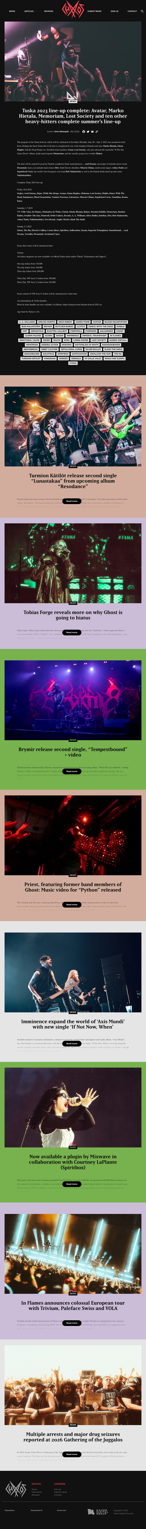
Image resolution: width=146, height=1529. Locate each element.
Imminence (73, 336)
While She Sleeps (114, 358)
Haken (59, 336)
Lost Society (99, 340)
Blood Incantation (116, 322)
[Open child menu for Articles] (35, 11)
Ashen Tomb (82, 322)
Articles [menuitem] (29, 11)
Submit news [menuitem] (94, 11)
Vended (63, 358)
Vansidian (50, 358)
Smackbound (32, 354)
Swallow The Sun (100, 354)
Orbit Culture (49, 349)
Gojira (48, 336)
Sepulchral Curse (71, 349)
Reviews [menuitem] (48, 11)
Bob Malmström (30, 326)
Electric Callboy (57, 331)
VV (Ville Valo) (93, 358)
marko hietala (118, 340)
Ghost (119, 331)
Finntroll (76, 331)
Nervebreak (31, 349)
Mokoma (67, 345)
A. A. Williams (27, 322)
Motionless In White (87, 345)
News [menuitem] (12, 11)
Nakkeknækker (111, 345)
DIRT (24, 331)
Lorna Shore (80, 340)
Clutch (81, 326)
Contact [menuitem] (132, 11)
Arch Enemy (65, 322)
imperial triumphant (94, 336)
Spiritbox (62, 354)
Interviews (37, 1492)
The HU (118, 354)
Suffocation (79, 354)
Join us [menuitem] (114, 11)
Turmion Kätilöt (31, 358)
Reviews (36, 1495)
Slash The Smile (113, 349)
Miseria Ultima (49, 345)
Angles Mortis (46, 322)
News (73, 101)
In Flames (115, 336)
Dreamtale (37, 331)
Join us (57, 1489)
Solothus (48, 354)
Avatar (97, 322)
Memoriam (32, 345)
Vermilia (76, 358)
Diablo (121, 326)
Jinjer (46, 340)
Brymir (48, 326)
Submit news (60, 1492)
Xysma (73, 363)
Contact (58, 1495)
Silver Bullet (93, 349)
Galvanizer (106, 331)
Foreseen (90, 331)
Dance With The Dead (100, 326)
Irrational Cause (29, 340)
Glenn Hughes (33, 336)
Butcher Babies (64, 326)
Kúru (67, 340)
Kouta (56, 340)
